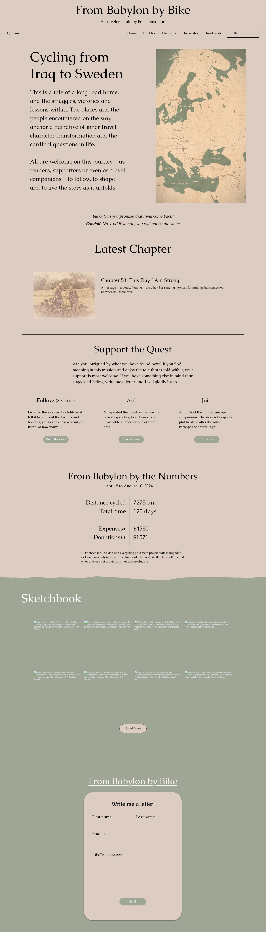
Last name (145, 817)
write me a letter (120, 382)
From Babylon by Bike (133, 9)
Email (97, 834)
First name (102, 817)
